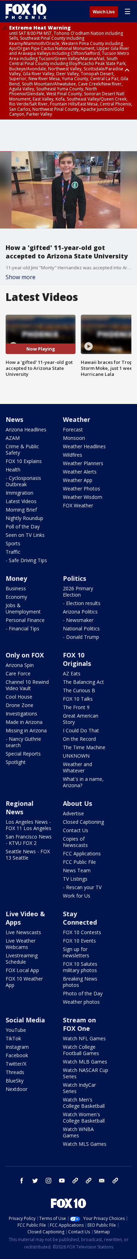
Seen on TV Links (25, 535)
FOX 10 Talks (78, 698)
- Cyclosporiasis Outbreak (23, 481)
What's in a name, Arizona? (83, 782)
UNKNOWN (76, 755)
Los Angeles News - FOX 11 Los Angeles (28, 824)
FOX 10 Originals (77, 659)
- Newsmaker (78, 620)
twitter (35, 1180)
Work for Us (76, 895)
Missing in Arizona (26, 730)
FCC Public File (79, 862)
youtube (61, 1180)
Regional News (19, 807)
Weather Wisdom (82, 497)
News (14, 419)
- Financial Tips (22, 628)
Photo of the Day (83, 993)
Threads (15, 1072)
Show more (20, 277)
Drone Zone (19, 705)
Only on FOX (25, 655)
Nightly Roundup (24, 518)
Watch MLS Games (84, 1144)
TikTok (13, 1038)
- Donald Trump (81, 637)
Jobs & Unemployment (23, 608)
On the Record (79, 739)
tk (75, 1180)
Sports (13, 543)
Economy (16, 596)
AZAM (13, 438)
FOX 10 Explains (24, 461)
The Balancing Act (83, 682)
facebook (21, 1180)
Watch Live (104, 11)
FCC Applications (82, 853)
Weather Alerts (80, 471)
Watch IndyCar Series (79, 1087)
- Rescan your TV (82, 887)
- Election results (81, 603)
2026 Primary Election (78, 591)
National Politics (81, 628)
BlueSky (15, 1080)
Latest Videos (21, 501)
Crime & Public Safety (22, 449)
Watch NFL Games (84, 1038)
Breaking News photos (80, 981)
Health (13, 469)
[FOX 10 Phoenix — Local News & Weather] (26, 11)
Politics (74, 578)
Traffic (13, 551)
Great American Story (80, 718)
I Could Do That (81, 730)
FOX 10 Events (79, 940)
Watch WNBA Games (78, 1132)
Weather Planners (83, 463)
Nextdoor (16, 1089)
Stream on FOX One (79, 1024)
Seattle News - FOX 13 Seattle (28, 854)
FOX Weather (78, 505)
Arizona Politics (80, 611)
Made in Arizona (24, 722)
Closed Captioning (83, 821)
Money (16, 578)
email (101, 1180)
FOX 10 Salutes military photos (80, 967)
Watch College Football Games (81, 1049)
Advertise (73, 813)
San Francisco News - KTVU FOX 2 (29, 839)
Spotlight (16, 762)
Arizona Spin (20, 665)
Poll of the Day (23, 526)
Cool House (19, 696)
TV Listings (75, 878)
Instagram (17, 1046)
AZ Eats (71, 673)
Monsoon (74, 438)
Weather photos (81, 1001)
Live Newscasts (23, 932)
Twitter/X (16, 1063)
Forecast (73, 429)
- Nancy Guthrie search (23, 742)
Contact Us (75, 830)
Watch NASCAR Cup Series (85, 1073)
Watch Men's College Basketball (84, 1102)
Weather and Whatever (77, 767)
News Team (77, 870)
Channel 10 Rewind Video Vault (27, 685)
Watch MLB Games (85, 1061)
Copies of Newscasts (75, 841)
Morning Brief (21, 509)
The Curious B (79, 690)
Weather (76, 419)
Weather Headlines (84, 446)
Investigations (21, 713)
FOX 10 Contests (82, 932)
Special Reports (23, 753)
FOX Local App (22, 970)
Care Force (18, 673)
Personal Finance (25, 620)
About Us (77, 803)
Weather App (77, 480)
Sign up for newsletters (76, 952)
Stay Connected (80, 918)
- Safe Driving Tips (26, 560)
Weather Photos (81, 488)
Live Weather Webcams (20, 943)
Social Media (25, 1020)
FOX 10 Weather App (24, 981)
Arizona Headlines (26, 429)
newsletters (115, 1180)
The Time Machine (84, 747)
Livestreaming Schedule (22, 958)
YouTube (16, 1030)
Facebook (17, 1055)
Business (16, 588)
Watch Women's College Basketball (84, 1117)
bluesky (88, 1180)
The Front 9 (76, 707)
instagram (48, 1180)
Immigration (19, 492)
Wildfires (72, 454)
